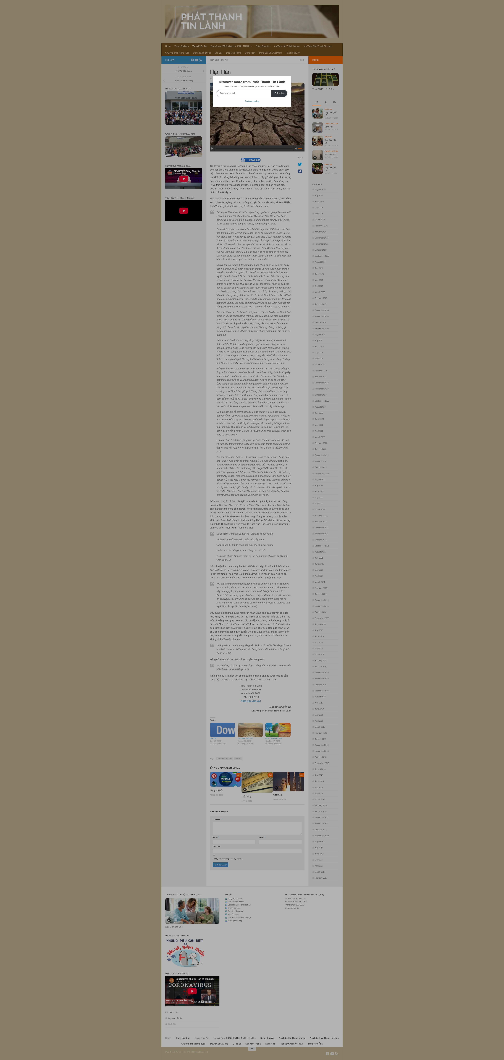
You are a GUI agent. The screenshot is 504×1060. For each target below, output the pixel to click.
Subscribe (279, 93)
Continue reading (252, 101)
